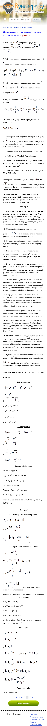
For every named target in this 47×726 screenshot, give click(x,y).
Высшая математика (23, 27)
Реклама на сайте (36, 717)
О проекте (33, 714)
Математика (8, 27)
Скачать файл (23, 703)
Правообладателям (37, 720)
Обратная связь (36, 725)
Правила (33, 722)
